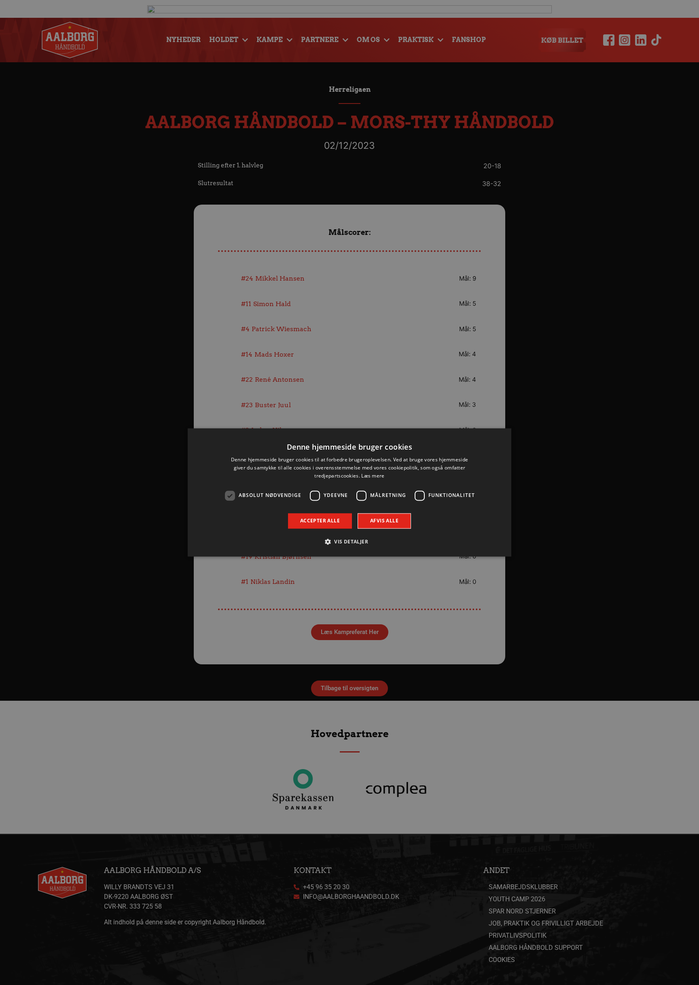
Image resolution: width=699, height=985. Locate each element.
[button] (349, 542)
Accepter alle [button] (320, 520)
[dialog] (349, 492)
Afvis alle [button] (384, 520)
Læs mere (372, 475)
